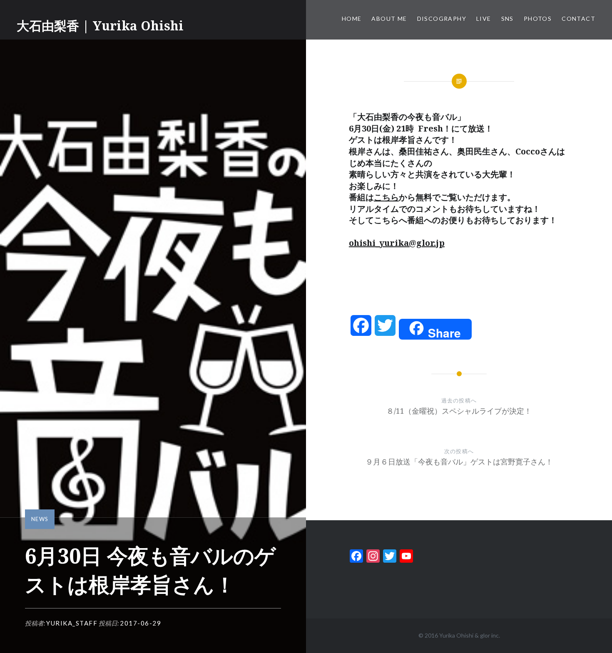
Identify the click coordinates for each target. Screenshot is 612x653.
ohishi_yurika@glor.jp (397, 242)
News (39, 519)
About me (389, 18)
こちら (386, 197)
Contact (578, 18)
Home (352, 18)
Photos (538, 18)
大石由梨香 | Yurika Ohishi (100, 25)
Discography (441, 18)
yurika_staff (71, 623)
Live (483, 18)
